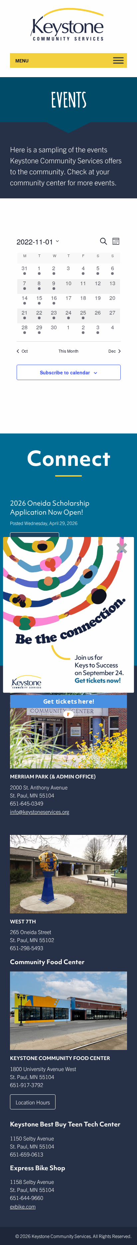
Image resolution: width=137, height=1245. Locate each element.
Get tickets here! (68, 701)
